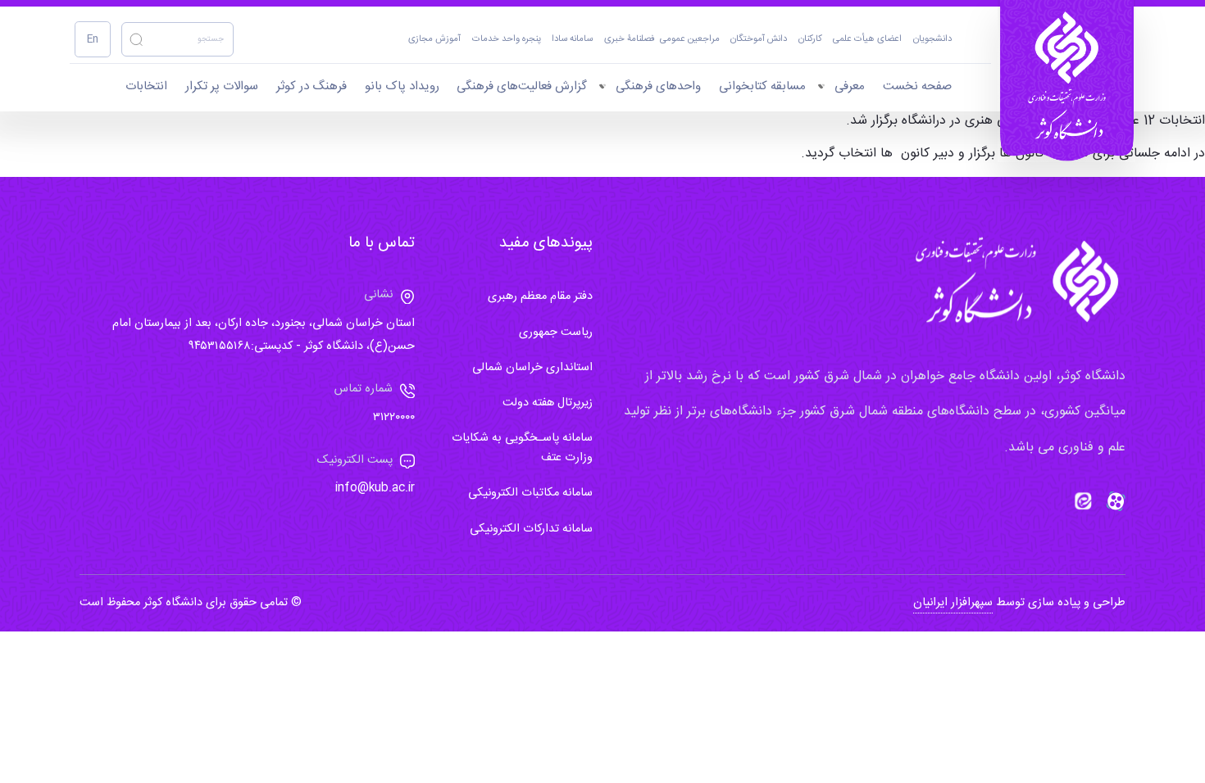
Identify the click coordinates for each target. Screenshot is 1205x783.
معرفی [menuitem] (849, 86)
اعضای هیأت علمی (867, 40)
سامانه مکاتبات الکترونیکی (530, 493)
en (92, 39)
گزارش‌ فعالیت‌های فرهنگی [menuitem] (522, 86)
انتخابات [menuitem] (146, 86)
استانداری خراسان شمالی (532, 368)
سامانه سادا (572, 40)
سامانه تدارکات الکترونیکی (531, 529)
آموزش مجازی (434, 40)
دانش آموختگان (758, 40)
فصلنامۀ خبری (629, 40)
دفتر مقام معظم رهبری (540, 296)
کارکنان (810, 40)
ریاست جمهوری (556, 332)
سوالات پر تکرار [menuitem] (221, 86)
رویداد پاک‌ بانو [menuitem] (402, 86)
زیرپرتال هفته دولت (547, 403)
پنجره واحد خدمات (506, 40)
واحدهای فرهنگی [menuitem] (658, 86)
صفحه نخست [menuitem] (917, 86)
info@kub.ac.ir (375, 488)
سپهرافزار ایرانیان (953, 603)
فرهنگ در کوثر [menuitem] (311, 86)
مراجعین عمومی (690, 40)
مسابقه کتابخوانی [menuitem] (762, 86)
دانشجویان (932, 40)
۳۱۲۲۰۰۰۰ (394, 418)
